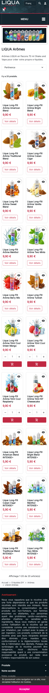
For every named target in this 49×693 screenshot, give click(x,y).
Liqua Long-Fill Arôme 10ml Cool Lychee (36, 343)
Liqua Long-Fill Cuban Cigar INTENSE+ (10, 503)
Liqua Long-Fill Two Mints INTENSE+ (34, 551)
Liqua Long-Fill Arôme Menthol (10, 251)
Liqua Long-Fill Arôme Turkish (34, 296)
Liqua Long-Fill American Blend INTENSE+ (11, 455)
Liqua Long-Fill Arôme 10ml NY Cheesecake (35, 399)
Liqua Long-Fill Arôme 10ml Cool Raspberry (12, 399)
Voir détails (10, 121)
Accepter (24, 689)
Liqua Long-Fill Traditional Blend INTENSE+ (11, 551)
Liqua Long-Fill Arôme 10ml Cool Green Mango (12, 343)
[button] (45, 3)
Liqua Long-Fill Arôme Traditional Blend (12, 156)
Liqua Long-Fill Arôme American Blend (11, 108)
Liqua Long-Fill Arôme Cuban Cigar (34, 156)
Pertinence (24, 67)
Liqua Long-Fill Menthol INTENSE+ (34, 503)
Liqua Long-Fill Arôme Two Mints (36, 251)
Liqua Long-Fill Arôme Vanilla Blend (34, 204)
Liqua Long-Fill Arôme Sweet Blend (10, 204)
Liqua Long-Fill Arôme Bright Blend (34, 108)
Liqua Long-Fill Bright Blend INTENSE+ (34, 455)
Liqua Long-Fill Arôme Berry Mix (11, 296)
